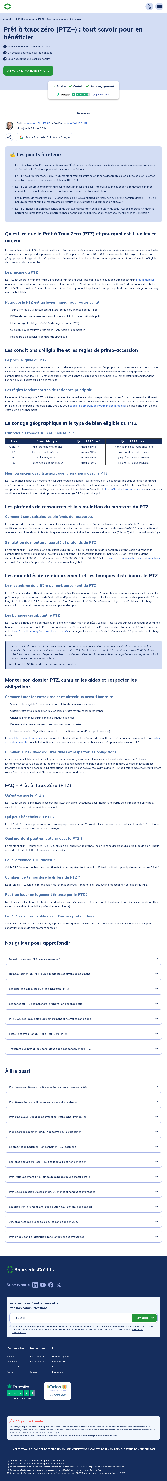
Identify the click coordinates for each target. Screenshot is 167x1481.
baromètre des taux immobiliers (124, 489)
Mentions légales (60, 1356)
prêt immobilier (145, 279)
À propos (11, 1356)
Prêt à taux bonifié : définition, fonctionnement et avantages (46, 1236)
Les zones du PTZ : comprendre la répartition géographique (45, 1003)
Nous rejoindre (14, 1367)
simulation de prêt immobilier (26, 738)
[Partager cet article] (9, 137)
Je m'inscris (141, 1317)
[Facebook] (50, 1285)
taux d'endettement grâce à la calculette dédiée (40, 631)
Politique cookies (60, 1367)
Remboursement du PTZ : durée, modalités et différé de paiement (49, 973)
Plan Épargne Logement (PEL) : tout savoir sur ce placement (46, 1131)
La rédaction (13, 1361)
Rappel (10, 1372)
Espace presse (36, 1367)
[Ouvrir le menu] (159, 6)
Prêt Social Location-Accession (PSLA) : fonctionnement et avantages (52, 1191)
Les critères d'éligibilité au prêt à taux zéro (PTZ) (39, 988)
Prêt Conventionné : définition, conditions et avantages (43, 1101)
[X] (58, 1285)
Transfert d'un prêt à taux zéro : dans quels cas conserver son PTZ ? (50, 1048)
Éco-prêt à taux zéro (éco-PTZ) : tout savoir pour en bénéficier (47, 1161)
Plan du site (57, 1372)
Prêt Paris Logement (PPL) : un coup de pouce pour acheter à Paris (49, 1176)
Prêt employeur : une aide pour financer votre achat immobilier (47, 1116)
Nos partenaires (37, 1361)
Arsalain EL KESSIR (38, 123)
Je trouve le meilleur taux (25, 71)
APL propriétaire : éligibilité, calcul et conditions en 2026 (44, 1221)
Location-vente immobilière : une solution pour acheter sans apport (50, 1206)
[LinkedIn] (35, 1285)
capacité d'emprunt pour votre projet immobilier (98, 405)
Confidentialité (59, 1361)
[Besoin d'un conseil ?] (149, 6)
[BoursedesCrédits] (30, 1269)
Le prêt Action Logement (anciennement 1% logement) (43, 1146)
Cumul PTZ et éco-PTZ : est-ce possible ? (34, 958)
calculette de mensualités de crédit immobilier (133, 558)
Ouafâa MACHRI (77, 123)
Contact (33, 1372)
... (14, 18)
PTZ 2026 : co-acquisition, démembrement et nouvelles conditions (50, 1018)
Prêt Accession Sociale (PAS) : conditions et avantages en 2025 (48, 1086)
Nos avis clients (36, 1356)
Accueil (7, 18)
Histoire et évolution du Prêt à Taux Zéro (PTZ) (38, 1033)
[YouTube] (43, 1285)
